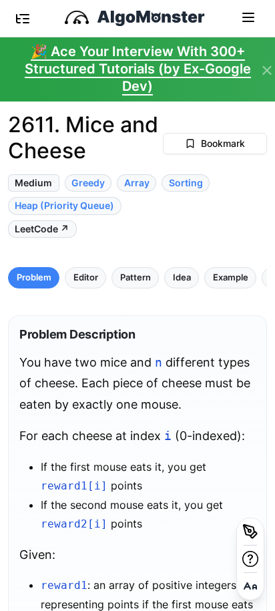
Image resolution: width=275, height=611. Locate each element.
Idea (182, 277)
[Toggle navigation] (248, 16)
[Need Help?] (250, 559)
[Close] (267, 70)
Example (230, 277)
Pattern (135, 277)
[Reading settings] (250, 586)
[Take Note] (250, 531)
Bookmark (223, 143)
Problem (34, 277)
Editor (85, 277)
